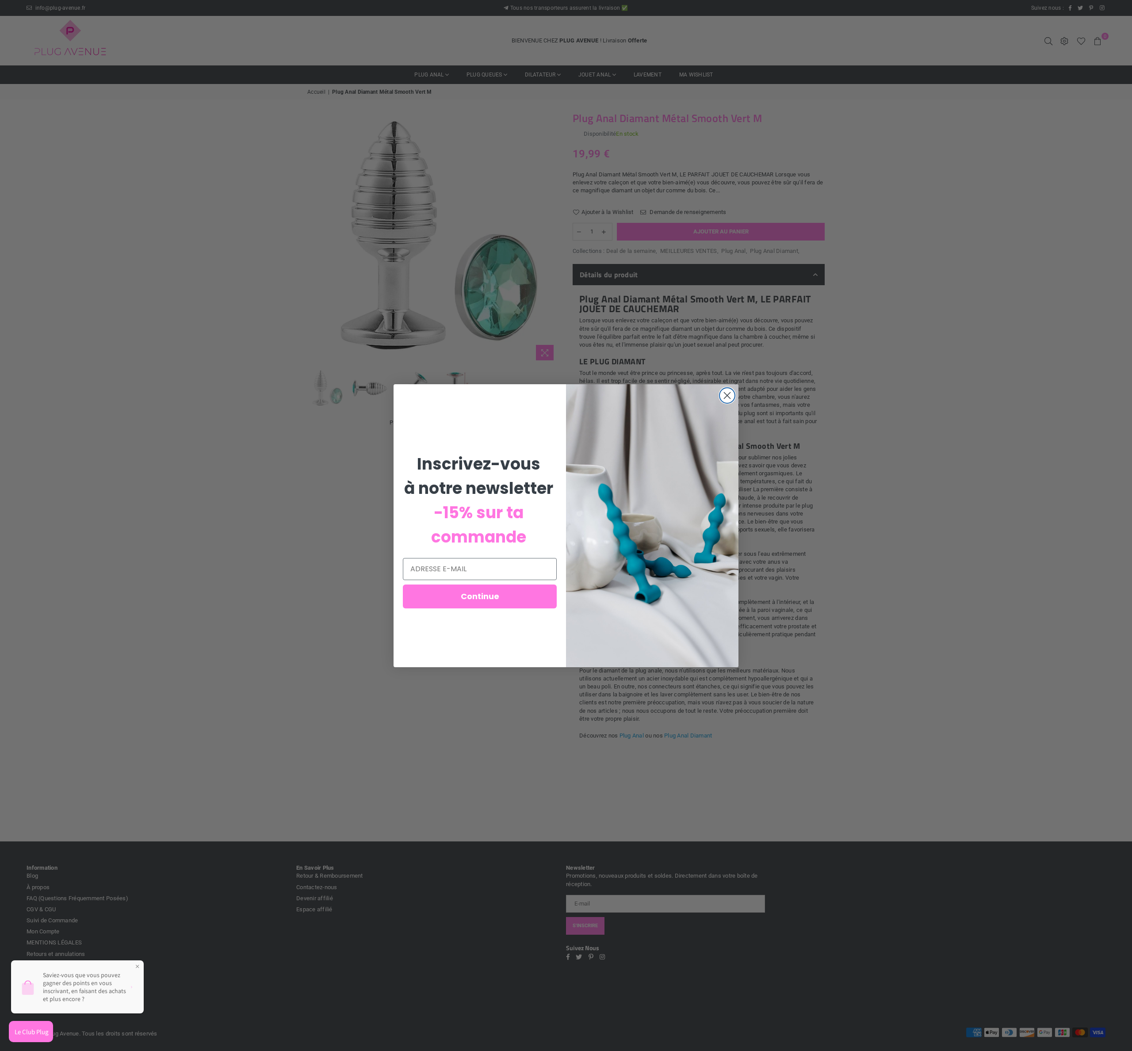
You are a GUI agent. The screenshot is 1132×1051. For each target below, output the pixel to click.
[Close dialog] (727, 395)
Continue (480, 596)
